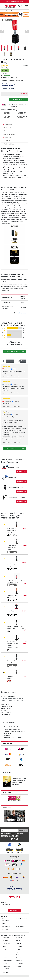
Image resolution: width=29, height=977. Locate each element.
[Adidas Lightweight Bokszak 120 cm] (17, 622)
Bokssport (5, 952)
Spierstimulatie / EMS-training (7, 967)
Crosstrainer (6, 937)
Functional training (7, 960)
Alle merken (6, 972)
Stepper (5, 957)
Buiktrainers (19, 960)
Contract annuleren (14, 910)
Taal (22, 361)
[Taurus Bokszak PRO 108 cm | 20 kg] (17, 576)
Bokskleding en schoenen (15, 487)
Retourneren (5, 929)
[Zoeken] (22, 6)
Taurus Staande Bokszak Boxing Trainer (11, 547)
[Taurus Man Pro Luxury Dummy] (17, 656)
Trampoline (19, 943)
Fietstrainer (19, 955)
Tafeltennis (5, 946)
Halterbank (19, 946)
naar (6, 904)
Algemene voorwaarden (5, 919)
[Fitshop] (10, 6)
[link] (8, 749)
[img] (15, 84)
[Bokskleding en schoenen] (5, 487)
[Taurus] (7, 20)
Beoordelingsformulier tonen (14, 351)
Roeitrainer (19, 940)
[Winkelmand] (26, 6)
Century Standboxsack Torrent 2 (11, 565)
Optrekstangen (20, 963)
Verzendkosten (6, 926)
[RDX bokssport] (12, 650)
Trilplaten (18, 966)
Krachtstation (6, 943)
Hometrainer (19, 937)
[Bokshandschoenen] (5, 467)
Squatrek (18, 957)
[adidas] (12, 631)
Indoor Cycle (6, 949)
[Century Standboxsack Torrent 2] (17, 558)
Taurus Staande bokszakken (9, 10)
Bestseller (7, 141)
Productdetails (8, 124)
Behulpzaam (7, 376)
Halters (18, 949)
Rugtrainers (6, 963)
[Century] (12, 535)
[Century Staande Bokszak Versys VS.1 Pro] (17, 524)
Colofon (17, 923)
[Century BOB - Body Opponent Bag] (17, 591)
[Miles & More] (14, 887)
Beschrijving (7, 127)
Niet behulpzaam (16, 376)
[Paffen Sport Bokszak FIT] (17, 672)
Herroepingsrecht (19, 926)
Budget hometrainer (8, 955)
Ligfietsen (18, 952)
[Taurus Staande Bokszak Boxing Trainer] (17, 541)
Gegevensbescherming (21, 918)
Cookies (4, 923)
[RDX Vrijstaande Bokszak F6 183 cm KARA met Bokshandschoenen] (17, 637)
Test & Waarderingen (10, 134)
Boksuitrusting (12, 477)
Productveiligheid (9, 144)
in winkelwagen (18, 99)
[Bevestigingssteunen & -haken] (5, 497)
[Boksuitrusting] (5, 477)
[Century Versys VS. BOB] (17, 606)
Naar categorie (21, 471)
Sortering (9, 361)
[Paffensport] (12, 681)
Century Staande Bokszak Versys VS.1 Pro (11, 530)
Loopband (5, 940)
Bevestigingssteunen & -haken (16, 497)
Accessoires (7, 137)
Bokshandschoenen (13, 467)
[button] (4, 48)
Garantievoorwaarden (10, 131)
